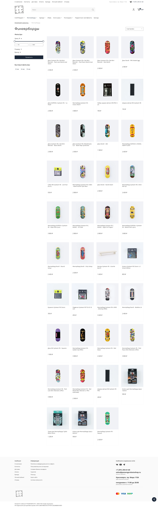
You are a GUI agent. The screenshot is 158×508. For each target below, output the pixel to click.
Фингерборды (31, 18)
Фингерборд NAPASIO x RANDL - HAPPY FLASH (132, 144)
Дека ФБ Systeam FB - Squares (57, 348)
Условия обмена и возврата (38, 469)
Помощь (33, 474)
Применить (29, 57)
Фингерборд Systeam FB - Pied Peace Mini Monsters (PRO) (131, 349)
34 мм (23, 69)
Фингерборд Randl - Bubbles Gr (132, 307)
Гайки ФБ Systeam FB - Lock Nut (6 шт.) (57, 185)
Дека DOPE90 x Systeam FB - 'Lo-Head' (58, 103)
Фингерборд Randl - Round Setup (56, 267)
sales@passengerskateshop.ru (128, 472)
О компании (18, 2)
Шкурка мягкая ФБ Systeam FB (131, 103)
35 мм (28, 69)
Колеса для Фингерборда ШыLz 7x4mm (132, 390)
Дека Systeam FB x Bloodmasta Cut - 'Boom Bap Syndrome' (82, 144)
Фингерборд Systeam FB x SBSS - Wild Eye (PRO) (107, 308)
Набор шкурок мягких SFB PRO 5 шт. (107, 103)
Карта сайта (34, 477)
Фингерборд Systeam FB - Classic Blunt (81, 103)
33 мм (17, 69)
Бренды (47, 2)
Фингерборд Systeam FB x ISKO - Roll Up (132, 185)
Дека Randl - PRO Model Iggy (131, 60)
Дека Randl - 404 (102, 144)
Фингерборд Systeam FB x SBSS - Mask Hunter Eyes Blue (82, 185)
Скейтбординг (19, 18)
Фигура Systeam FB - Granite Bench (106, 267)
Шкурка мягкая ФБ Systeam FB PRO (106, 390)
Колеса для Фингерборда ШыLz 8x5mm (82, 432)
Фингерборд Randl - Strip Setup (82, 266)
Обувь (49, 18)
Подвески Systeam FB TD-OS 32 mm (82, 308)
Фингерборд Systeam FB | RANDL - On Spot (81, 226)
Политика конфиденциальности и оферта (42, 464)
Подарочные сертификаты (83, 18)
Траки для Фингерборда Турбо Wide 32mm (57, 432)
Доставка (34, 2)
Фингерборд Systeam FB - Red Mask (106, 349)
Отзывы (66, 2)
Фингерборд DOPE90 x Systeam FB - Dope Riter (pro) (57, 226)
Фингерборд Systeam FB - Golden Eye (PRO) (81, 349)
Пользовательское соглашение (39, 466)
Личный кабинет (57, 2)
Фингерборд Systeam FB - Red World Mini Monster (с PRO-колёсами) (82, 390)
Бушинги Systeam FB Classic (56, 307)
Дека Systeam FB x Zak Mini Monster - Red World (105, 61)
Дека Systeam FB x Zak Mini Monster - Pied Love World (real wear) (57, 62)
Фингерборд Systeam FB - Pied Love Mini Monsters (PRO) (57, 390)
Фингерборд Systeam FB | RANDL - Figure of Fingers (105, 226)
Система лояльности (36, 480)
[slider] (14, 41)
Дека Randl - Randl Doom (105, 185)
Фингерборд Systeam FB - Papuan (105, 432)
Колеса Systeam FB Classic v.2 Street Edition (131, 267)
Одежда (41, 18)
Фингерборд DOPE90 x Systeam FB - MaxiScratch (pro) (132, 226)
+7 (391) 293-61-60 (137, 2)
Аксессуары (57, 18)
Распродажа (68, 18)
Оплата (41, 2)
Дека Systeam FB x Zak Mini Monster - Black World (56, 144)
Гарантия (33, 472)
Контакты (27, 2)
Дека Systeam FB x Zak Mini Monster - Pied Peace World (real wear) (83, 62)
